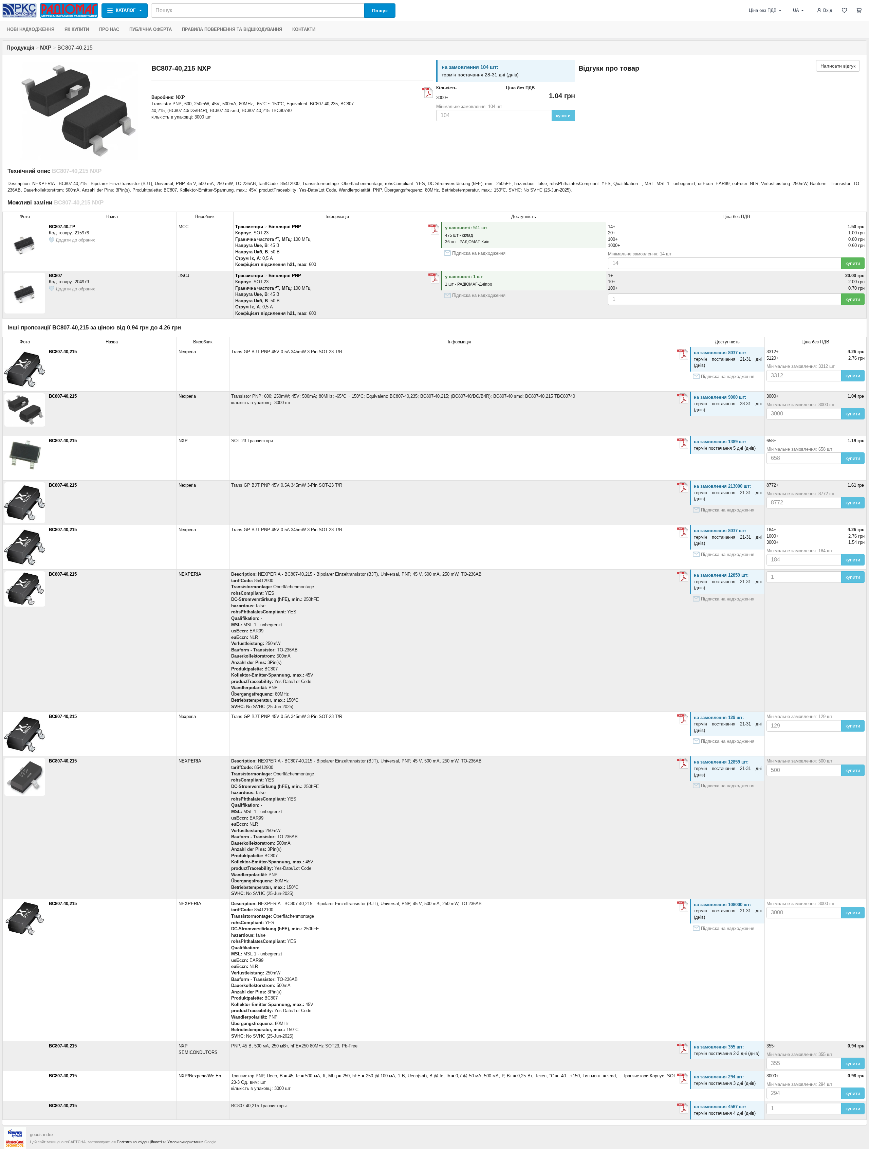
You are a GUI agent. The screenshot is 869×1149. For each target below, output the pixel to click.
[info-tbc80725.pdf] (427, 92)
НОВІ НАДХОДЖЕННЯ (30, 29)
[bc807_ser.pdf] (682, 354)
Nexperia (187, 351)
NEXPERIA (190, 574)
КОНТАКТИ (303, 29)
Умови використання (185, 1142)
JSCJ (184, 275)
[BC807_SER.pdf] (682, 906)
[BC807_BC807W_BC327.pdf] (682, 1078)
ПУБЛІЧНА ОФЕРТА (150, 29)
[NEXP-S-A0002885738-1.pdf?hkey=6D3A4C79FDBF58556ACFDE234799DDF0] (682, 576)
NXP (180, 97)
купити (563, 115)
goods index (42, 1134)
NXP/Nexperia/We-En (200, 1075)
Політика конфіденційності (139, 1142)
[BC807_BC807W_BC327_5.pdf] (682, 443)
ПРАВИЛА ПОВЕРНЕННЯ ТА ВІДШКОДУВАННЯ (232, 29)
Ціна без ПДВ (763, 10)
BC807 (55, 275)
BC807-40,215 (63, 351)
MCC (183, 226)
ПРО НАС (109, 29)
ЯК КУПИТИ (76, 29)
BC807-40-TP (62, 226)
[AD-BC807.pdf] (433, 278)
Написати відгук (837, 66)
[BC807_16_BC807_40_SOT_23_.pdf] (433, 229)
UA (796, 10)
